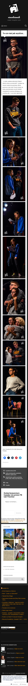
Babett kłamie (9, 477)
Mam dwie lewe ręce (20, 661)
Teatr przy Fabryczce (17, 478)
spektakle (18, 473)
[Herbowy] (19, 555)
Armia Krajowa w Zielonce (9, 591)
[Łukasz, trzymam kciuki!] (8, 545)
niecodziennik (14, 17)
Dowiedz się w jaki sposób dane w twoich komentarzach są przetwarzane (13, 521)
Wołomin (8, 474)
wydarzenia (13, 474)
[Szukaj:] (13, 579)
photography (12, 473)
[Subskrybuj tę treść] (1, 588)
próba (7, 478)
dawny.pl (5, 588)
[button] (14, 116)
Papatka (8, 485)
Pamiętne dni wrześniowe (8, 608)
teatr (10, 478)
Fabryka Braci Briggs (7, 596)
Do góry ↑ (14, 675)
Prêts (7, 482)
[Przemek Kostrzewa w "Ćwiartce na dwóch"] (19, 545)
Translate (12, 629)
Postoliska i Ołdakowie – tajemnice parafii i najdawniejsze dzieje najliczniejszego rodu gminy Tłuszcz (13, 604)
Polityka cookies (9, 680)
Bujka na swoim (19, 649)
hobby (7, 473)
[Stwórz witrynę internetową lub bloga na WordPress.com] (3, 673)
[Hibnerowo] (8, 534)
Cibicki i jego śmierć (7, 610)
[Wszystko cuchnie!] (8, 555)
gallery (14, 477)
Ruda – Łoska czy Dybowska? (10, 593)
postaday (19, 477)
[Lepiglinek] (19, 534)
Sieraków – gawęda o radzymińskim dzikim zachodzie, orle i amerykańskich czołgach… (13, 613)
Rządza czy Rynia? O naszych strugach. (12, 617)
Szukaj (25, 26)
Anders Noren (20, 673)
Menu (5, 26)
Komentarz (18, 513)
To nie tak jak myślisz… (13, 33)
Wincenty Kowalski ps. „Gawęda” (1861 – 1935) (14, 619)
